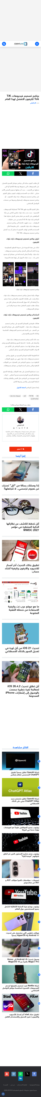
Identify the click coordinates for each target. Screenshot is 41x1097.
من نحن (13, 1085)
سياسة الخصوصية (35, 1085)
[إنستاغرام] (22, 428)
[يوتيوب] (14, 428)
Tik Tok (31, 396)
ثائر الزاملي (33, 103)
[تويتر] (16, 428)
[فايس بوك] (25, 428)
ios (37, 396)
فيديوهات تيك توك (15, 396)
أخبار (25, 396)
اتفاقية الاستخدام (22, 1085)
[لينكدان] (19, 428)
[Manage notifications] (3, 1094)
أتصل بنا (5, 1085)
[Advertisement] (20, 20)
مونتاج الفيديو (34, 399)
